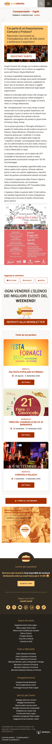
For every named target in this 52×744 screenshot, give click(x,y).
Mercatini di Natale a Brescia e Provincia (26, 670)
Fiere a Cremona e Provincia (26, 656)
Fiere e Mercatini (26, 649)
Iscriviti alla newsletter (19, 518)
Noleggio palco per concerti (26, 700)
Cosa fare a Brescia (26, 639)
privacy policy (8, 737)
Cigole (37, 15)
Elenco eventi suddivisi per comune (26, 631)
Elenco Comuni (26, 633)
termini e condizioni (10, 740)
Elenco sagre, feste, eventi (26, 628)
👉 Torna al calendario (26, 501)
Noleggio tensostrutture (26, 703)
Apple (42, 280)
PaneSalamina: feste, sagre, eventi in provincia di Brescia (14, 4)
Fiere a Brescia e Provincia (26, 654)
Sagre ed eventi (26, 620)
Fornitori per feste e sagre (26, 713)
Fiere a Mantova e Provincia (26, 659)
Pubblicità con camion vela (26, 711)
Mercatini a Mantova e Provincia (26, 667)
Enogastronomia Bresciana (26, 682)
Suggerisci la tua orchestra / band (26, 719)
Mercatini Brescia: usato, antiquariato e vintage (26, 662)
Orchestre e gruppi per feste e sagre (26, 716)
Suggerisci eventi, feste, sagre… (26, 625)
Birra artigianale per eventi (26, 685)
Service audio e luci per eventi (26, 705)
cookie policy (22, 737)
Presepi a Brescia (26, 636)
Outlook (12, 280)
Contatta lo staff (26, 641)
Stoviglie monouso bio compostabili (26, 708)
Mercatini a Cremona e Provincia (26, 665)
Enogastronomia (26, 677)
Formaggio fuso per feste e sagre (26, 688)
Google (28, 280)
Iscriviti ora (26, 583)
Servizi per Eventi (26, 695)
